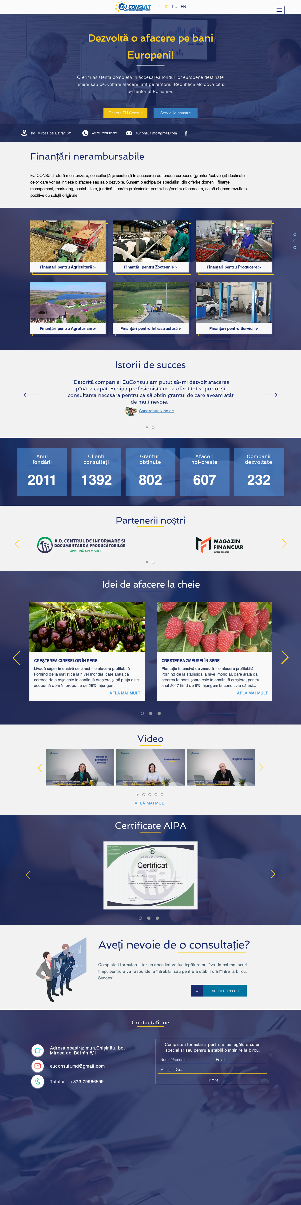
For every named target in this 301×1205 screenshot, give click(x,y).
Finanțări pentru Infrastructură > (150, 328)
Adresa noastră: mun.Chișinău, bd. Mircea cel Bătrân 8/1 (87, 1050)
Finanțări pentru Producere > (234, 267)
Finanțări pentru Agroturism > (68, 328)
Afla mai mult (125, 693)
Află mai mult (150, 803)
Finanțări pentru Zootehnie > (150, 267)
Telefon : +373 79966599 (77, 1081)
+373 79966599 (104, 133)
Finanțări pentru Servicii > (233, 328)
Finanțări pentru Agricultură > (67, 267)
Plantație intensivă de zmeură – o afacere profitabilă (208, 668)
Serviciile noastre (175, 112)
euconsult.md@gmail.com (156, 133)
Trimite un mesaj (225, 990)
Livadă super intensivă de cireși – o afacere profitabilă (82, 668)
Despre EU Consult (126, 112)
